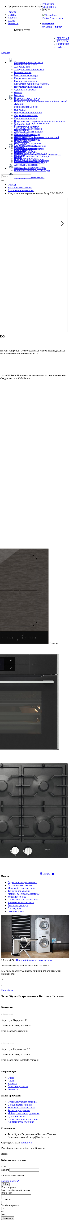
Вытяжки (19, 95)
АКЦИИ (63, 47)
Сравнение (49, 6)
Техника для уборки (19, 891)
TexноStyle (27, 1142)
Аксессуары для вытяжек (28, 140)
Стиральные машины (26, 78)
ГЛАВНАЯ (63, 38)
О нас (11, 1077)
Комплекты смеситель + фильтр (31, 156)
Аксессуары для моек (26, 164)
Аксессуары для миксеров (28, 131)
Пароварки (20, 109)
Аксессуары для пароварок (29, 148)
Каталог (5, 52)
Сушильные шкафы (25, 89)
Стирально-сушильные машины (31, 83)
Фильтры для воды (18, 905)
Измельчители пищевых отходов (32, 170)
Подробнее (7, 990)
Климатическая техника (21, 902)
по (2, 1211)
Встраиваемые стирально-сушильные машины (39, 121)
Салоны (12, 14)
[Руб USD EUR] (46, 9)
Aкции (11, 20)
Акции (11, 1080)
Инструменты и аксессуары (29, 162)
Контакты (13, 23)
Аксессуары (14, 908)
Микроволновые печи (26, 106)
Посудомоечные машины (28, 86)
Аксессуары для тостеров (28, 128)
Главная (12, 12)
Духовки (19, 104)
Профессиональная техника (23, 899)
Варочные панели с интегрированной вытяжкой (40, 101)
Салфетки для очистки (26, 126)
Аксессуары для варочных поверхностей (36, 137)
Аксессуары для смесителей (29, 167)
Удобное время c (10, 1205)
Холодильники (22, 66)
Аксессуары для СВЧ (25, 151)
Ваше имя (6, 1193)
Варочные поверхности (27, 98)
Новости (12, 17)
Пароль (5, 1169)
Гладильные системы (25, 63)
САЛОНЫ (63, 41)
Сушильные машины (25, 81)
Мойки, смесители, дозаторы (23, 893)
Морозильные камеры (26, 75)
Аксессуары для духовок (27, 143)
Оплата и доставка (18, 1086)
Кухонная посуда (17, 896)
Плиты (18, 92)
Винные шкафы (22, 72)
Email (4, 1166)
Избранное (49, 4)
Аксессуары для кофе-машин (30, 146)
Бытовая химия (16, 911)
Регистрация (56, 18)
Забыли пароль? (10, 1181)
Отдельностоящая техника (22, 882)
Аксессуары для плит (26, 134)
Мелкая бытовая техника (21, 888)
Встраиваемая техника (20, 885)
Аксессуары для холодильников (31, 160)
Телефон (6, 1199)
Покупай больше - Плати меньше (34, 960)
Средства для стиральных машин (32, 123)
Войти (45, 18)
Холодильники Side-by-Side (29, 69)
